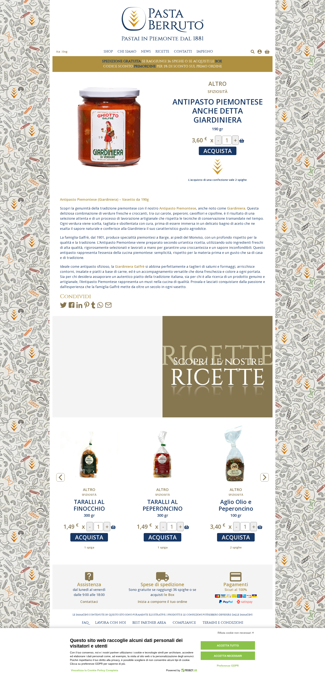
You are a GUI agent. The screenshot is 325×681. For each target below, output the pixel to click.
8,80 (217, 526)
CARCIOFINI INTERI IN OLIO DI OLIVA (235, 505)
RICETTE (162, 51)
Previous (60, 477)
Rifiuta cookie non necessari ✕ (236, 632)
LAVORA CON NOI (110, 622)
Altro (217, 83)
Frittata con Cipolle (162, 502)
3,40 (70, 526)
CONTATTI (183, 51)
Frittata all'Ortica (89, 502)
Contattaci (89, 601)
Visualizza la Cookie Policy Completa (94, 670)
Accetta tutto (228, 645)
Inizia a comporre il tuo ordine (162, 601)
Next (264, 477)
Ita (58, 51)
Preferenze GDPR (228, 665)
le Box (169, 594)
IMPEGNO (205, 51)
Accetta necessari (228, 655)
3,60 (199, 140)
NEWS (146, 51)
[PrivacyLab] (188, 670)
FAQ (85, 622)
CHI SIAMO (127, 51)
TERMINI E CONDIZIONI (223, 622)
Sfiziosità (217, 91)
